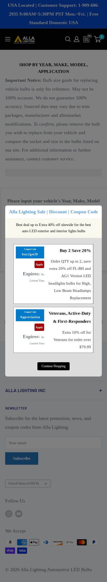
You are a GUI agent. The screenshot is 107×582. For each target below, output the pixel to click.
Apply (39, 264)
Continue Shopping (53, 366)
